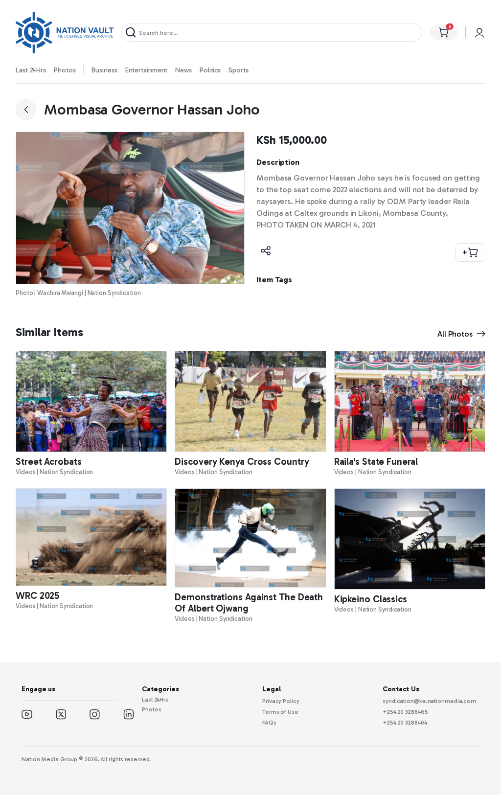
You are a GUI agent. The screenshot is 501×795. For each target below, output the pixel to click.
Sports (238, 70)
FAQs (269, 722)
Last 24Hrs (31, 70)
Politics (210, 70)
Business (104, 70)
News (183, 70)
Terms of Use (280, 711)
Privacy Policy (280, 701)
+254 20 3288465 (405, 711)
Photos (64, 70)
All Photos (455, 334)
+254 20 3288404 (405, 722)
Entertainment (146, 70)
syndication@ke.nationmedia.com (429, 701)
